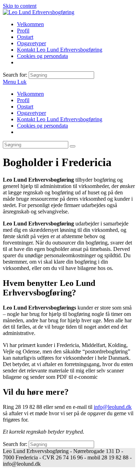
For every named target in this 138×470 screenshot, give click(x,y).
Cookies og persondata (42, 126)
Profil (23, 100)
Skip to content (19, 6)
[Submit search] (72, 146)
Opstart (25, 107)
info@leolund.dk (113, 407)
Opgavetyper (31, 113)
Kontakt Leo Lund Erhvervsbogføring (59, 119)
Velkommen (30, 94)
